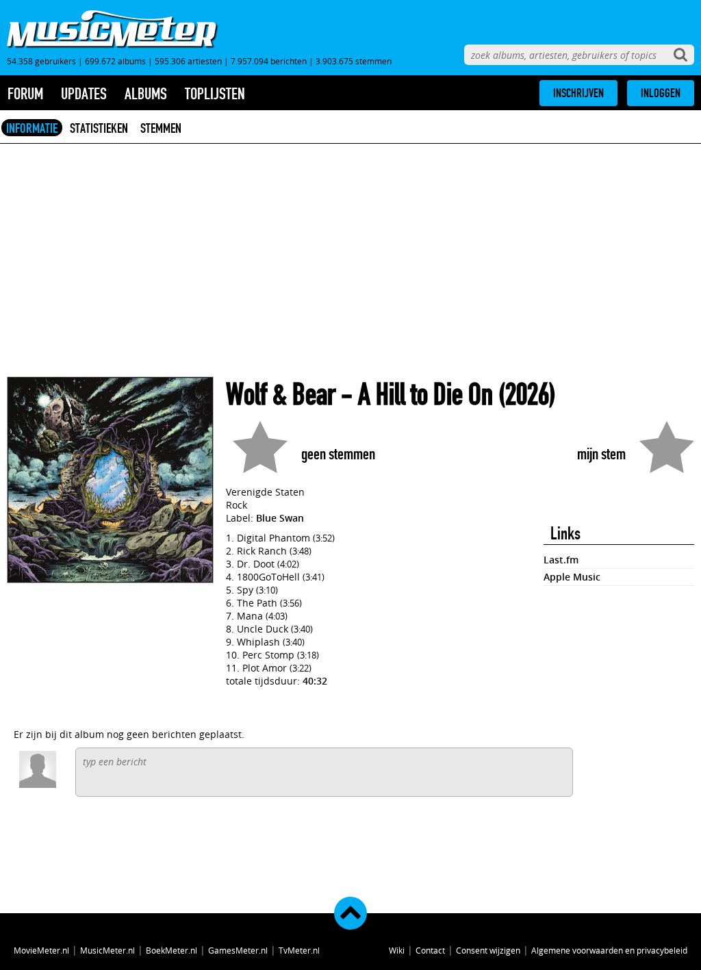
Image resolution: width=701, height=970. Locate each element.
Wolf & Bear (280, 394)
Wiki (397, 950)
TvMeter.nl (299, 950)
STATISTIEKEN (99, 128)
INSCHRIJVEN (578, 93)
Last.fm (561, 559)
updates (84, 93)
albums (146, 93)
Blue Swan (280, 517)
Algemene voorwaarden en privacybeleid (609, 950)
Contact (430, 950)
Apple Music (572, 576)
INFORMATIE (32, 128)
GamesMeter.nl (238, 950)
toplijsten (215, 93)
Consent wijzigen (488, 950)
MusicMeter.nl (107, 950)
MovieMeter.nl (41, 950)
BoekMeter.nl (171, 950)
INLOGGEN (660, 93)
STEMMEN (160, 128)
